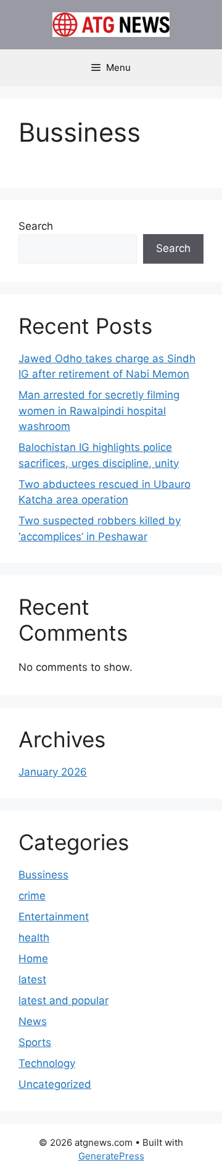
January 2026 (52, 772)
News (32, 1021)
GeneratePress (111, 1156)
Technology (46, 1063)
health (33, 937)
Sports (34, 1042)
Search (35, 226)
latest (32, 979)
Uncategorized (54, 1084)
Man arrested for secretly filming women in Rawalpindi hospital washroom (98, 410)
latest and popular (63, 1000)
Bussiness (43, 875)
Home (33, 958)
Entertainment (53, 916)
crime (32, 896)
